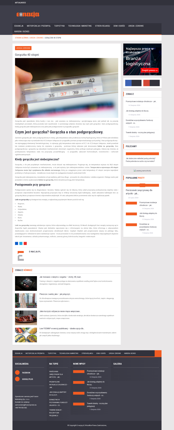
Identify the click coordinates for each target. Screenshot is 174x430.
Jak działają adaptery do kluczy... (137, 111)
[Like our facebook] (128, 83)
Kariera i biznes (21, 31)
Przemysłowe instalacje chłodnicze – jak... (141, 101)
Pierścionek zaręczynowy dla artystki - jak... (56, 374)
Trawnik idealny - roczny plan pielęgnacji (140, 132)
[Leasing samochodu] (142, 170)
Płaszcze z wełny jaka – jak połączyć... (55, 294)
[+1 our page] (146, 83)
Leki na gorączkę (22, 200)
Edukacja (18, 26)
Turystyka (59, 26)
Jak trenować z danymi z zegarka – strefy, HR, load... (60, 277)
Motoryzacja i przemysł (39, 26)
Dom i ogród (119, 26)
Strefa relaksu (102, 26)
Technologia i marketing (80, 26)
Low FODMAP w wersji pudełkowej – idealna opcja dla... (61, 328)
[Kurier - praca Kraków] (142, 59)
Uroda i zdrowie (136, 26)
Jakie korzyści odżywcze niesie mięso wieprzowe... (60, 311)
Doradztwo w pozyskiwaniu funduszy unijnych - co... (148, 227)
